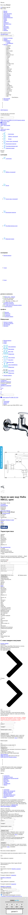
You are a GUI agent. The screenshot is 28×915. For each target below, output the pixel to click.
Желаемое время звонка (6, 892)
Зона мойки (11, 370)
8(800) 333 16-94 (13, 120)
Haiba (2, 522)
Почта (2, 839)
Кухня (9, 138)
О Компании (6, 40)
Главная (5, 39)
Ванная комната (7, 340)
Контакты (4, 122)
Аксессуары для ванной (12, 141)
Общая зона (11, 354)
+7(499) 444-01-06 (9, 305)
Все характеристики (5, 547)
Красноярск (6, 27)
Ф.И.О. (3, 724)
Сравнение (7, 315)
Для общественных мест (12, 146)
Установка (5, 99)
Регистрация (7, 125)
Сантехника (11, 134)
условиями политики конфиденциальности (11, 896)
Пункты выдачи (6, 513)
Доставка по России (8, 323)
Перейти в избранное (6, 381)
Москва (5, 11)
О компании (6, 775)
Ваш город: (10, 296)
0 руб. (2, 388)
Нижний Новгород (8, 17)
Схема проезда (5, 397)
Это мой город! (4, 34)
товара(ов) (4, 380)
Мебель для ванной (13, 136)
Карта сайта (6, 781)
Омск (4, 21)
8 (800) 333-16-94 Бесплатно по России (8, 303)
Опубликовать (4, 576)
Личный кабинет (9, 316)
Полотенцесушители (11, 143)
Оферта (5, 784)
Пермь (5, 29)
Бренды (5, 44)
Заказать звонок (21, 120)
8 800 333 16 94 (14, 397)
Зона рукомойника (12, 364)
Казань (5, 18)
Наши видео (4, 124)
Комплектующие (10, 148)
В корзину (3, 520)
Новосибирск (6, 15)
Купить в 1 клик (10, 520)
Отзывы (8, 42)
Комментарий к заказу (6, 729)
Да (1, 7)
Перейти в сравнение (6, 886)
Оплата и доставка (8, 38)
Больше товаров (4, 643)
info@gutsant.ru (4, 110)
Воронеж (5, 30)
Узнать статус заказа (5, 121)
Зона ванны (11, 349)
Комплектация (4, 505)
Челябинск (6, 22)
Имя (2, 889)
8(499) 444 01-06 (5, 120)
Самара (5, 20)
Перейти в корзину (16, 868)
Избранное (7, 313)
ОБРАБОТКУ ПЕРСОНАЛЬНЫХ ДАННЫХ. (9, 805)
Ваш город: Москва (5, 510)
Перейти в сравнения (6, 385)
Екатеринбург (6, 16)
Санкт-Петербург (7, 13)
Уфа (4, 25)
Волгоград (6, 26)
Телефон (3, 726)
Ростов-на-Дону (7, 24)
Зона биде (10, 359)
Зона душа (10, 351)
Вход (2, 125)
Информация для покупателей (10, 778)
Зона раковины (12, 346)
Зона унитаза (11, 357)
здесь (16, 737)
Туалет (5, 341)
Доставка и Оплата (8, 777)
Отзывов (3, 504)
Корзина (7, 312)
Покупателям (6, 98)
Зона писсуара (10, 362)
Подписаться (4, 747)
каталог (4, 130)
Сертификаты (9, 43)
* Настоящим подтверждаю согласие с (11, 895)
